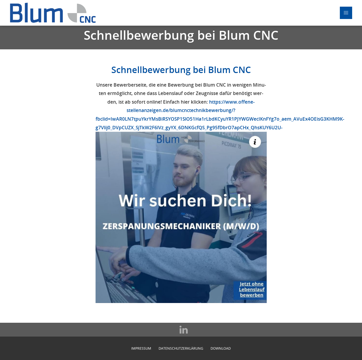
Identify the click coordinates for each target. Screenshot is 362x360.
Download (221, 348)
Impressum (141, 348)
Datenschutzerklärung (181, 348)
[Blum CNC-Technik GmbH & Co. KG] (53, 12)
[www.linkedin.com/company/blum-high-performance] (181, 330)
